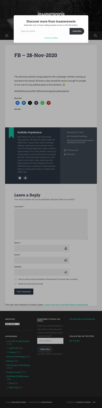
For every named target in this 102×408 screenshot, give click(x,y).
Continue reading (51, 38)
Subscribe (77, 31)
